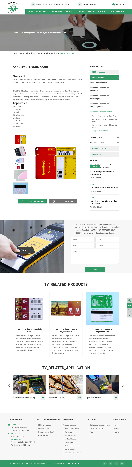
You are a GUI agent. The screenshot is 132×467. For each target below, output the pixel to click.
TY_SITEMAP (57, 463)
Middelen (102, 12)
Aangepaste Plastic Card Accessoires (99, 89)
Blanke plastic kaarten (98, 83)
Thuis (30, 12)
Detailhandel (67, 432)
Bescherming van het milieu (72, 453)
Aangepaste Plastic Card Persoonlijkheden (99, 105)
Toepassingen (56, 12)
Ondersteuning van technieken (100, 425)
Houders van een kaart (100, 148)
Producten (41, 12)
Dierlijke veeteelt (69, 449)
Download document (97, 428)
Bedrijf (69, 12)
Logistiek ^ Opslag (69, 439)
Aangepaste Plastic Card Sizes (48, 53)
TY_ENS (119, 4)
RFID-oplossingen (99, 72)
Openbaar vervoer (69, 435)
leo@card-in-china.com (44, 4)
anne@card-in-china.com (20, 430)
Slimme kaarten (96, 137)
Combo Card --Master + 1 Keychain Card (104, 120)
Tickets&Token (68, 442)
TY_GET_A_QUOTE (63, 201)
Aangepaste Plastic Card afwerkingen (99, 97)
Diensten (80, 12)
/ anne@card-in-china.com (62, 4)
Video (92, 432)
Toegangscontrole (69, 425)
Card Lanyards (97, 154)
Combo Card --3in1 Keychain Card (104, 116)
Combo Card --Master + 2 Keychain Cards (104, 126)
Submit (95, 270)
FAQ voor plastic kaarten (99, 143)
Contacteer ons (116, 12)
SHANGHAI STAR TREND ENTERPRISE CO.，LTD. (33, 463)
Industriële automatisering (72, 446)
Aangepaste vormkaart (68, 53)
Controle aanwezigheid (71, 428)
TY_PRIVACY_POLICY (73, 463)
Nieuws (91, 12)
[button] (20, 193)
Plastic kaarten (31, 53)
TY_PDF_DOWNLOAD (32, 201)
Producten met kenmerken (48, 419)
